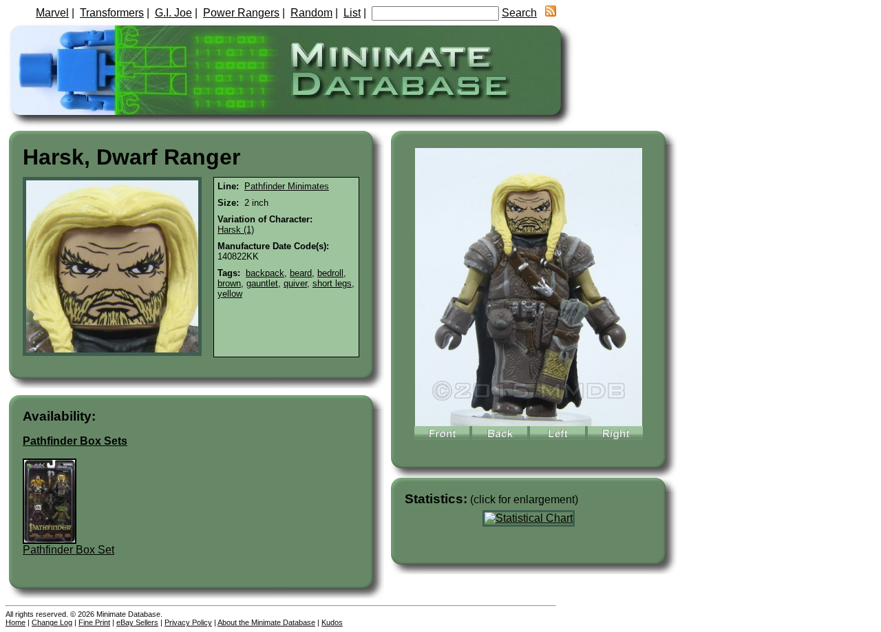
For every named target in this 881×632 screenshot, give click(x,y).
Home (15, 622)
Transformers (112, 13)
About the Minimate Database (266, 622)
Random (311, 13)
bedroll (330, 273)
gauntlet (262, 283)
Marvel (52, 13)
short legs (332, 283)
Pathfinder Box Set (68, 550)
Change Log (52, 622)
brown (229, 283)
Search (519, 13)
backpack (265, 273)
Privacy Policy (188, 622)
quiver (295, 283)
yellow (229, 293)
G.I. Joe (173, 13)
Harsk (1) (235, 229)
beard (301, 273)
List (352, 13)
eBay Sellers (137, 622)
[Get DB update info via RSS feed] (550, 13)
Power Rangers (241, 13)
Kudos (332, 622)
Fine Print (94, 622)
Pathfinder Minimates (286, 186)
